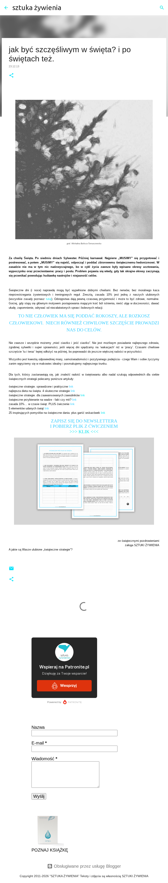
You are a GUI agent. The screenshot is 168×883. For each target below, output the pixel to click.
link (82, 395)
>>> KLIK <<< (84, 431)
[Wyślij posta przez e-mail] (11, 570)
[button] (11, 76)
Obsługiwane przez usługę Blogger (86, 866)
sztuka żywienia (36, 7)
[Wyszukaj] (67, 7)
